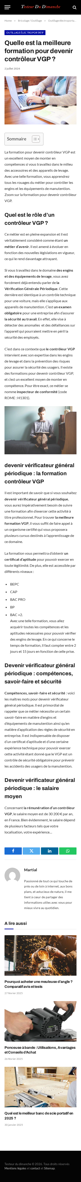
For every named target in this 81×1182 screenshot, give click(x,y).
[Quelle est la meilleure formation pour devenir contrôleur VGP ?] (40, 123)
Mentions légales (15, 1168)
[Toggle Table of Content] (34, 139)
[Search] (74, 7)
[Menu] (7, 7)
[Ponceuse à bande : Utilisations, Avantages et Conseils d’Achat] (40, 1021)
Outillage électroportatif (25, 32)
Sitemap (49, 1168)
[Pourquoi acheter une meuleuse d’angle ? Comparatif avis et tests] (40, 955)
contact (35, 1168)
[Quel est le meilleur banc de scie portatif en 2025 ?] (40, 1087)
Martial (30, 870)
